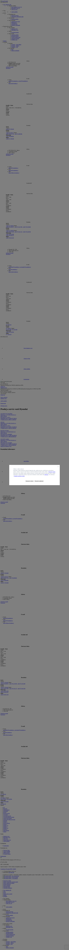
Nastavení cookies (51, 471)
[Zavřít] (58, 466)
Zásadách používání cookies (19, 476)
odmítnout (46, 474)
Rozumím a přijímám (39, 481)
